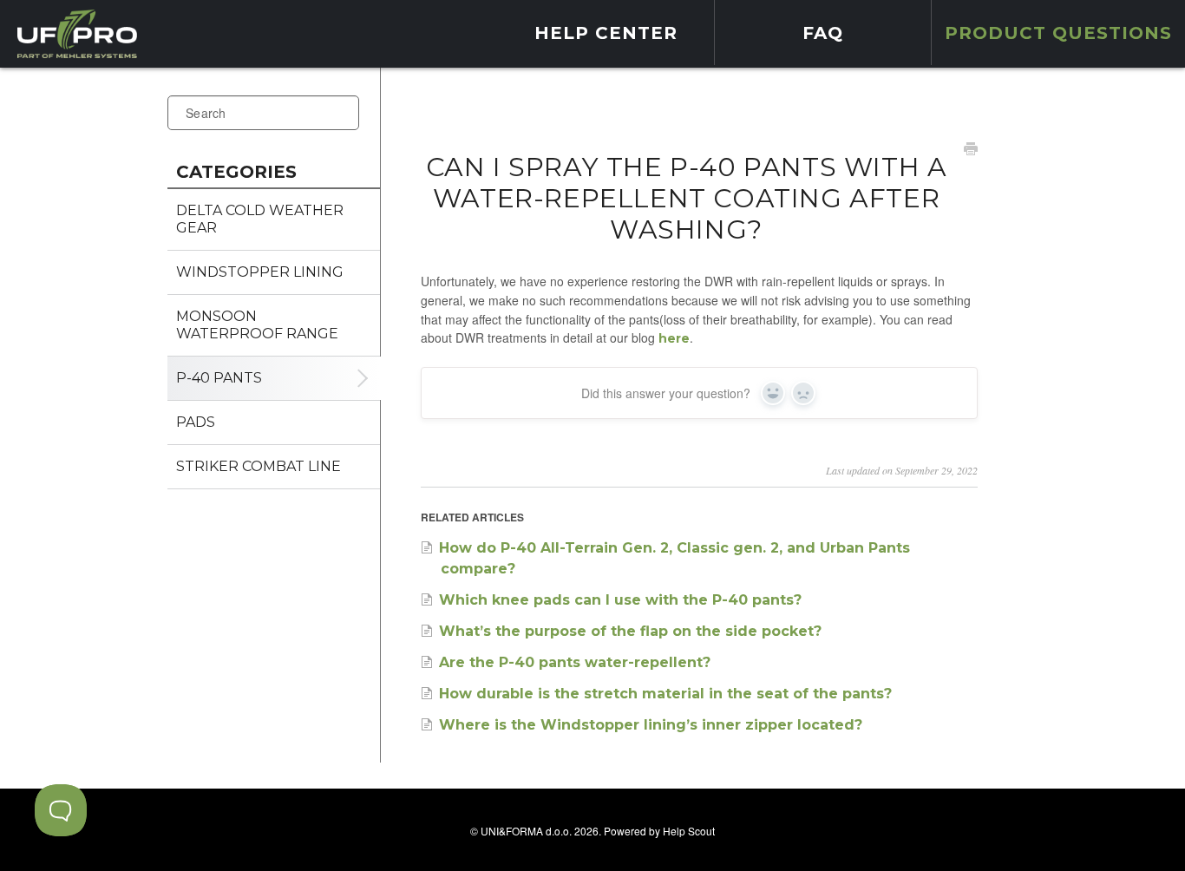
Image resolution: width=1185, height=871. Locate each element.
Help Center (606, 33)
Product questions (1058, 33)
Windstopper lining (260, 272)
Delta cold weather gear (260, 219)
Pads (195, 422)
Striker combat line (258, 466)
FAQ (822, 33)
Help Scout (689, 830)
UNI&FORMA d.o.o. (526, 830)
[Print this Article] (971, 150)
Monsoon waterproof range (257, 325)
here (674, 338)
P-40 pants (219, 378)
